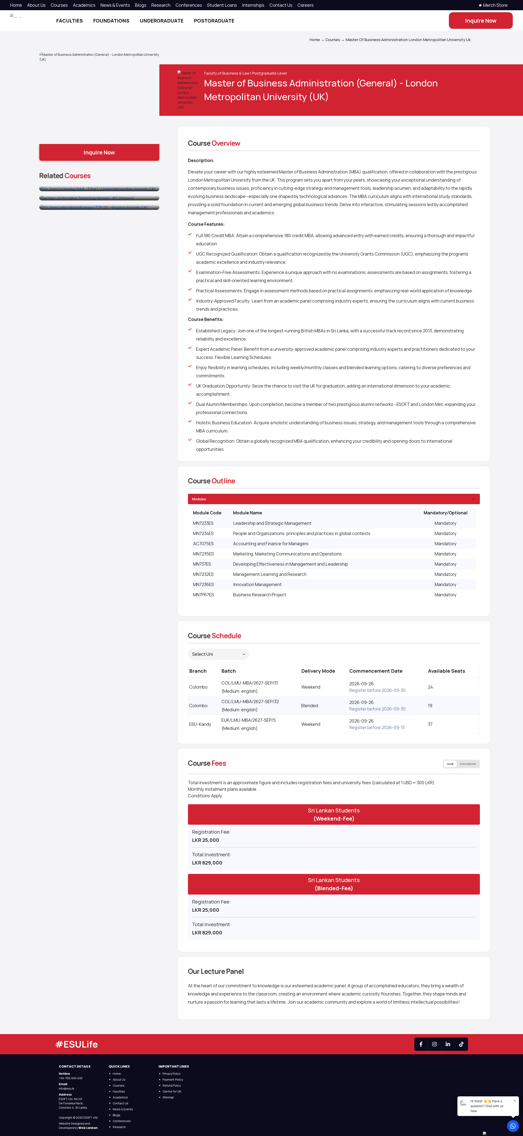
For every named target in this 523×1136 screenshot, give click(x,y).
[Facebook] (421, 1044)
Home (16, 5)
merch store (495, 5)
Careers (305, 5)
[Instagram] (434, 1044)
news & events (115, 5)
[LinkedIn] (447, 1044)
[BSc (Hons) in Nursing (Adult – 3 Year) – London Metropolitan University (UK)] (99, 188)
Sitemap (168, 1097)
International (468, 764)
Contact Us (280, 5)
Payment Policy (173, 1079)
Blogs (140, 5)
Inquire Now (480, 20)
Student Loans (222, 5)
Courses (59, 5)
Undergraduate (161, 20)
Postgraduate (214, 20)
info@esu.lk (66, 1088)
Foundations (111, 20)
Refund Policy (172, 1085)
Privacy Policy (171, 1074)
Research (160, 5)
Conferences (188, 5)
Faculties (69, 20)
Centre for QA (172, 1091)
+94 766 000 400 (71, 1078)
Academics (84, 5)
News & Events (123, 1109)
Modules (199, 499)
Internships (253, 5)
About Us (36, 5)
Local (450, 764)
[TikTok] (461, 1044)
